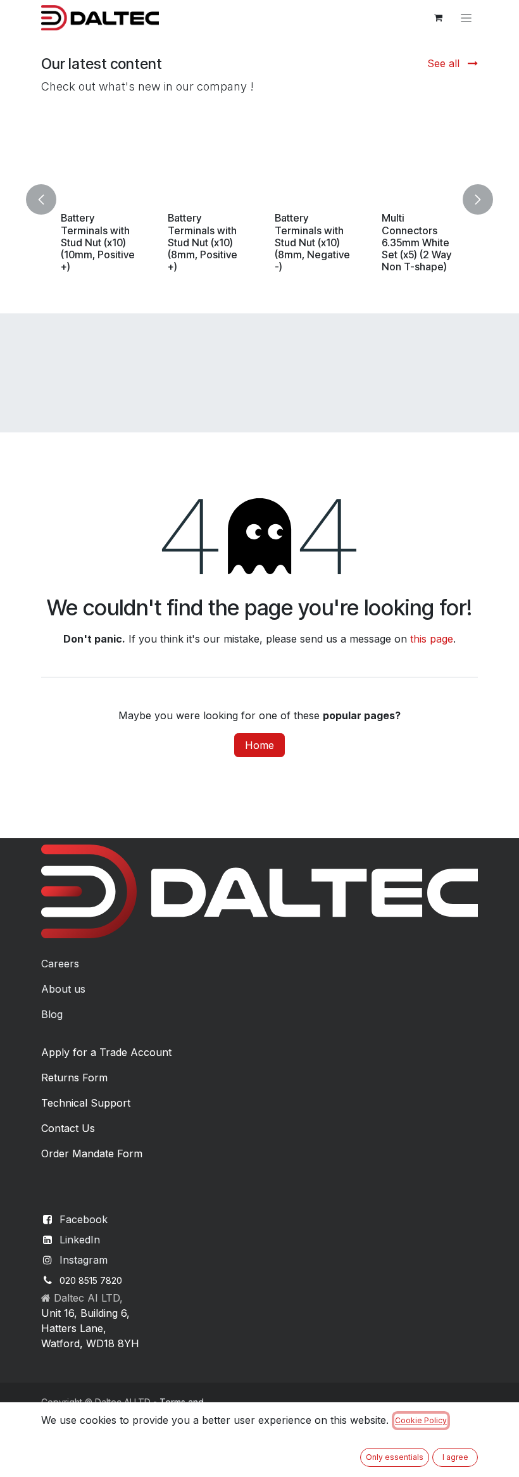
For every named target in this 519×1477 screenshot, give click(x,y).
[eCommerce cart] (438, 17)
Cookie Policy (421, 1420)
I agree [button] (455, 1457)
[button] (48, 199)
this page (431, 638)
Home (259, 745)
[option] (242, 199)
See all (445, 63)
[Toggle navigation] (466, 18)
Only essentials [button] (394, 1457)
